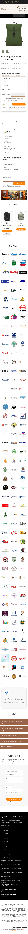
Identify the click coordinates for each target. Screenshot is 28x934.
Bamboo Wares (15, 905)
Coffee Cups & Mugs (21, 908)
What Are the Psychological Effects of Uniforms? (11, 880)
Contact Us (6, 830)
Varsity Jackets (16, 919)
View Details (7, 233)
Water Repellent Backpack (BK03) (7, 226)
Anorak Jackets (12, 904)
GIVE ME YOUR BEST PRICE (14, 799)
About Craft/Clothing (7, 827)
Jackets (24, 913)
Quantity (6, 784)
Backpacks (21, 904)
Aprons (17, 904)
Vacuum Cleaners (19, 921)
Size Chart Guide (7, 844)
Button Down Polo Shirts (20, 907)
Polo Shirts (18, 915)
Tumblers (20, 917)
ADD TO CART (19, 183)
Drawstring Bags (18, 909)
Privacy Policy (6, 836)
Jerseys (3, 914)
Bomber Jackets (6, 907)
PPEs (25, 915)
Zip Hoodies (8, 921)
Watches (8, 920)
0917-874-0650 (22, 9)
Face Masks (12, 911)
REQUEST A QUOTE (7, 230)
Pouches (22, 915)
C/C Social (5, 849)
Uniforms (24, 917)
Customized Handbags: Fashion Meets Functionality (11, 860)
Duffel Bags (19, 910)
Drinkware (14, 910)
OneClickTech (14, 930)
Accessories (7, 904)
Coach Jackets (14, 908)
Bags (10, 905)
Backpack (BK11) (21, 225)
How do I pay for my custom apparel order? (11, 741)
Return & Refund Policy (11, 150)
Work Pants (24, 920)
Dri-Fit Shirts (24, 909)
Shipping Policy (6, 152)
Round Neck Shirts (13, 916)
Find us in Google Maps (8, 854)
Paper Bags (24, 914)
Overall (20, 914)
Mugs (17, 914)
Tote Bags (10, 917)
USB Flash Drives (5, 919)
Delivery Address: (6, 94)
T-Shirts (22, 916)
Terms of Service (6, 833)
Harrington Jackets (6, 913)
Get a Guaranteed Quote (19, 104)
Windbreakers (13, 920)
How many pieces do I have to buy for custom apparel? (12, 722)
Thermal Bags (4, 917)
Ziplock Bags (13, 921)
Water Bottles (3, 920)
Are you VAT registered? (7, 746)
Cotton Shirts (11, 909)
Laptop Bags (12, 914)
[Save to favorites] (11, 212)
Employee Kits (6, 911)
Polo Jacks (7, 915)
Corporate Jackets (5, 909)
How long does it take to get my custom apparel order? (12, 729)
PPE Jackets (6, 916)
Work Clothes (19, 920)
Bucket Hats (12, 907)
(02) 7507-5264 (22, 10)
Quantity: (4, 89)
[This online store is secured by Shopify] (5, 104)
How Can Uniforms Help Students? (8, 876)
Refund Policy (6, 841)
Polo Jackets (12, 915)
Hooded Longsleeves (14, 913)
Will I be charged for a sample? (8, 735)
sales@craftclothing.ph (8, 140)
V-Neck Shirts (11, 919)
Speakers (18, 916)
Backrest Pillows (6, 905)
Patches (3, 915)
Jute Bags (7, 914)
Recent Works (6, 846)
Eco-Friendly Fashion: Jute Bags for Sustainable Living (12, 868)
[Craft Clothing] (8, 9)
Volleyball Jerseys (23, 919)
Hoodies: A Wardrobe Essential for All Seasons (10, 864)
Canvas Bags (5, 908)
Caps (10, 908)
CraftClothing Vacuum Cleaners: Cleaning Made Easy (11, 872)
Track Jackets (15, 917)
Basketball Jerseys (22, 905)
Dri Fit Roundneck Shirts (7, 910)
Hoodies (20, 913)
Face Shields (17, 911)
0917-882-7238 (22, 7)
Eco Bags (23, 910)
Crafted (23, 929)
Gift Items (22, 911)
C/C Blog (5, 852)
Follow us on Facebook (8, 857)
